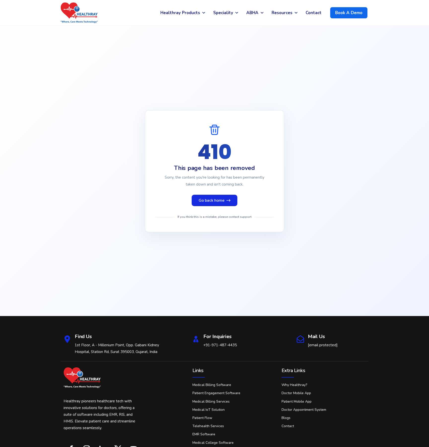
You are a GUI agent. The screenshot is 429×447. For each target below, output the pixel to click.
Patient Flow (202, 417)
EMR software (203, 434)
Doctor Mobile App (296, 393)
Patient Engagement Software (216, 393)
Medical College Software (213, 442)
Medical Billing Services (211, 401)
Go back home (211, 200)
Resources (282, 13)
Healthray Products (180, 13)
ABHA (252, 13)
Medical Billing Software (211, 385)
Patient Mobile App (297, 401)
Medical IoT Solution (208, 409)
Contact (314, 13)
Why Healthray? (294, 385)
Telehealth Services (208, 426)
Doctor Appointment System (304, 409)
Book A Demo (348, 13)
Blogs (286, 417)
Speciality (223, 13)
